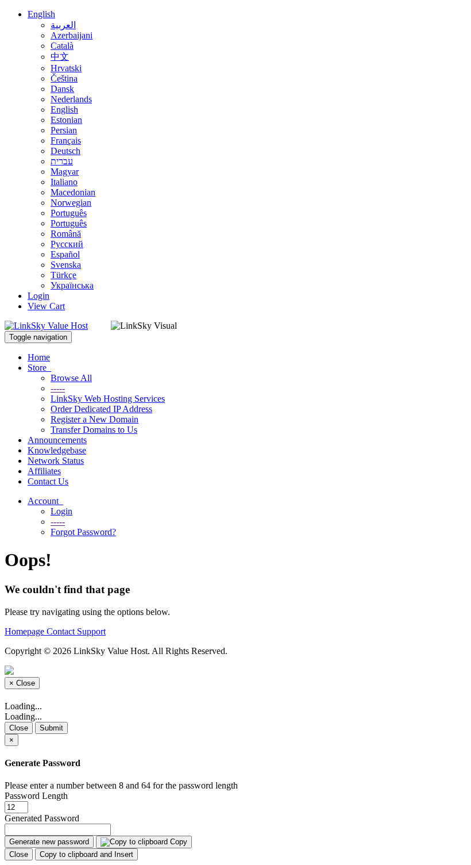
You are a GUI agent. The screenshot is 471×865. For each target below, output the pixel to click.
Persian (64, 130)
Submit (51, 728)
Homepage (26, 631)
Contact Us (48, 481)
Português (69, 213)
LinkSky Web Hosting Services (108, 398)
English (41, 14)
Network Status (56, 461)
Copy (177, 841)
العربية (63, 25)
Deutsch (65, 151)
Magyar (65, 171)
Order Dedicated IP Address (101, 409)
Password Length (36, 796)
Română (66, 234)
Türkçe (63, 275)
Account (45, 501)
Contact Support (76, 631)
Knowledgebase (57, 450)
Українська (72, 285)
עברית (62, 161)
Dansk (62, 89)
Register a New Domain (94, 419)
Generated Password (42, 818)
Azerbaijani (71, 35)
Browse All (71, 378)
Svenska (66, 265)
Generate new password (49, 841)
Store (39, 367)
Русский (67, 244)
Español (65, 254)
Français (66, 140)
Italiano (64, 182)
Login (38, 296)
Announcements (57, 440)
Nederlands (71, 99)
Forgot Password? (83, 532)
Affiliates (44, 471)
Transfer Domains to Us (94, 430)
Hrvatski (66, 68)
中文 (60, 56)
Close (18, 728)
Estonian (66, 120)
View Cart (46, 306)
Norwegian (71, 202)
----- (58, 388)
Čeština (64, 78)
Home (39, 357)
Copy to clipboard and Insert (86, 854)
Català (62, 46)
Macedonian (73, 192)
